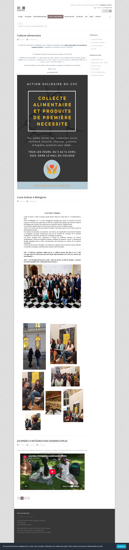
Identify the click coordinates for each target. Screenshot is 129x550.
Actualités (79, 16)
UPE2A (91, 16)
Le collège (28, 16)
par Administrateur (32, 39)
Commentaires (41, 445)
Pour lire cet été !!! (96, 66)
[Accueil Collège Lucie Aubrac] (21, 10)
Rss (107, 11)
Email (103, 11)
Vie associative (69, 16)
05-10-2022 (22, 445)
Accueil (20, 16)
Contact (98, 16)
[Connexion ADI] (110, 11)
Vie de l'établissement (55, 16)
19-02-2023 (22, 201)
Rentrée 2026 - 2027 (97, 59)
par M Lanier (31, 445)
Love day (93, 49)
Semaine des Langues (97, 75)
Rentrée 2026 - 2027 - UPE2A (99, 62)
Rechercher (110, 16)
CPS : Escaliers (95, 69)
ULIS (86, 16)
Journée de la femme (97, 45)
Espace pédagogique (39, 16)
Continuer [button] (121, 546)
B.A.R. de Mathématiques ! (98, 72)
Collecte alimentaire (29, 35)
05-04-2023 (22, 39)
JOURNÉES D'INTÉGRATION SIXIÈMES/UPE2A (42, 441)
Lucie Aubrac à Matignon (31, 197)
